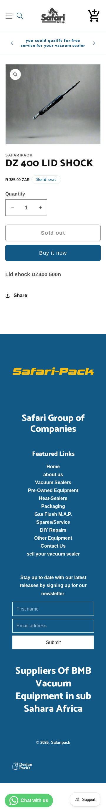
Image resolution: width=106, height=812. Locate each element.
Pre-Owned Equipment (53, 490)
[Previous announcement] (11, 43)
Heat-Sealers (53, 498)
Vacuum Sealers (53, 482)
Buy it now (53, 253)
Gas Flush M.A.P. (53, 514)
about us (53, 474)
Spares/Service (53, 522)
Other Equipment (53, 538)
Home (53, 466)
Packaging (53, 506)
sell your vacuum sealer (53, 553)
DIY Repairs (53, 530)
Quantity (15, 193)
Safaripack (60, 742)
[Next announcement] (94, 43)
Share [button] (20, 295)
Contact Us (53, 545)
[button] (9, 16)
